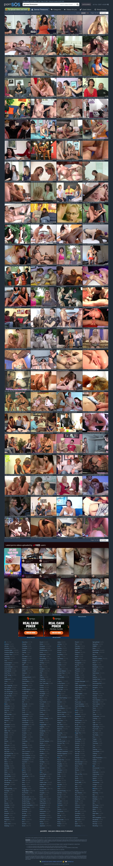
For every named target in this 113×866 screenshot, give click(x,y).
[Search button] (77, 4)
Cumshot (24, 762)
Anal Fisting (7, 669)
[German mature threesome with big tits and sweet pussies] (18, 485)
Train (94, 747)
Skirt (76, 784)
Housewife (43, 799)
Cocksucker (25, 714)
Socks (76, 801)
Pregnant (77, 669)
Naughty (59, 764)
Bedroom (7, 745)
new (88, 13)
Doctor (24, 786)
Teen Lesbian (96, 704)
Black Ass (7, 774)
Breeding (6, 807)
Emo (23, 821)
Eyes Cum (42, 656)
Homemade (43, 788)
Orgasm (59, 797)
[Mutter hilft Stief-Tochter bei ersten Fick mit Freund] (43, 401)
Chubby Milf (25, 691)
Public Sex (78, 689)
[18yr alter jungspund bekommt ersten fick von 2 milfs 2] (18, 338)
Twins (94, 764)
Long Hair (60, 689)
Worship (95, 823)
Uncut (94, 770)
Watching (95, 793)
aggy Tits (78, 733)
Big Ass (6, 747)
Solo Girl (77, 811)
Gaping (42, 733)
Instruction (43, 815)
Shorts (77, 766)
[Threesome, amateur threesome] (43, 255)
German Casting (44, 741)
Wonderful (95, 819)
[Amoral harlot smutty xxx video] (95, 171)
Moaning (59, 733)
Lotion (59, 691)
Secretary (77, 741)
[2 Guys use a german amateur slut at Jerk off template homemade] (95, 276)
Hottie (41, 797)
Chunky (24, 693)
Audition (6, 698)
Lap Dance (60, 658)
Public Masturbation (80, 685)
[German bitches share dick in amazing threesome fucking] (43, 485)
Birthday (6, 766)
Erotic (23, 826)
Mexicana (60, 720)
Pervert (77, 642)
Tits (94, 731)
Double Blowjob (26, 799)
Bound (6, 799)
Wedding (95, 799)
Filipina (42, 677)
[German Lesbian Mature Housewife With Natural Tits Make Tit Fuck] (43, 87)
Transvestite (96, 751)
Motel (59, 745)
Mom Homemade (62, 737)
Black (6, 772)
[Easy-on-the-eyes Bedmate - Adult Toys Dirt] (69, 24)
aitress (95, 788)
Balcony (6, 710)
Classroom (25, 695)
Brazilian (6, 805)
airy (41, 772)
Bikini (6, 762)
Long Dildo (60, 687)
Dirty (23, 782)
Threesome (96, 716)
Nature (59, 762)
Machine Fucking (62, 698)
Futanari (42, 722)
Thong (94, 714)
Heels (41, 780)
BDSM (6, 733)
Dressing (24, 809)
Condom (24, 726)
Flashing (42, 691)
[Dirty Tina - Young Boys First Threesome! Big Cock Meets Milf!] (95, 24)
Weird (94, 801)
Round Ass (78, 726)
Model (59, 735)
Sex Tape (77, 751)
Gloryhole (42, 749)
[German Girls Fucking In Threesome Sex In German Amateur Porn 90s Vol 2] (43, 527)
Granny (42, 757)
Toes (94, 737)
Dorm (23, 795)
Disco (23, 784)
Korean (59, 652)
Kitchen (59, 650)
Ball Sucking (7, 714)
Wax (94, 795)
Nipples (59, 772)
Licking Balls (60, 677)
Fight (41, 675)
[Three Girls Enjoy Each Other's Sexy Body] (18, 422)
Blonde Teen (7, 780)
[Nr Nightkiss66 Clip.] (43, 380)
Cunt (23, 764)
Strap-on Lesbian (97, 658)
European (42, 646)
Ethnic (41, 644)
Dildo (23, 780)
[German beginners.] (69, 276)
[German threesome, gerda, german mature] (18, 213)
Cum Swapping (26, 757)
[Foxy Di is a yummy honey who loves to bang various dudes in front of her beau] (18, 66)
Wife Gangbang (97, 817)
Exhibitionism (43, 650)
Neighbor (59, 766)
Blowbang (7, 782)
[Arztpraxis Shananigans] (69, 359)
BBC (5, 729)
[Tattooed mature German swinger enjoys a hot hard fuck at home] (43, 171)
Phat (76, 644)
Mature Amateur (61, 712)
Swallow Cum (96, 679)
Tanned (95, 691)
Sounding (77, 813)
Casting (24, 658)
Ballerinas (7, 718)
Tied (94, 720)
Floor (41, 698)
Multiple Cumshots (62, 751)
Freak (41, 712)
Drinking (24, 811)
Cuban (24, 743)
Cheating (24, 679)
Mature (59, 710)
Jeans (59, 642)
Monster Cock (61, 741)
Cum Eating (25, 753)
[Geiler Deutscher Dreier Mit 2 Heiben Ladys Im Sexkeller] (95, 317)
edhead (77, 714)
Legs (58, 667)
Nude (58, 774)
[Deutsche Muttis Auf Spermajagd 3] (43, 45)
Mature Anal (60, 714)
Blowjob (6, 784)
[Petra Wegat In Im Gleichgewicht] (18, 192)
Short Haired (78, 764)
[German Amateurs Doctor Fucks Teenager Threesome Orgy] (95, 129)
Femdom (42, 669)
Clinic (23, 700)
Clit (23, 702)
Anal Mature (7, 671)
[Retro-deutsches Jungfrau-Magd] (43, 192)
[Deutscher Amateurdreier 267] (95, 359)
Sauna (76, 737)
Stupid (94, 671)
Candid (24, 650)
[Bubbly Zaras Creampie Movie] (69, 317)
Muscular (59, 755)
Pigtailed (77, 648)
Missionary (60, 726)
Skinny (77, 780)
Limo (58, 679)
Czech (23, 768)
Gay (41, 737)
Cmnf (23, 710)
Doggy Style (25, 790)
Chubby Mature (26, 689)
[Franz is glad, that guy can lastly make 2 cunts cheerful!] (18, 401)
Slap (76, 786)
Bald (5, 712)
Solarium (77, 807)
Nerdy (59, 768)
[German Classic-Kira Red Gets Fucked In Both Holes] (18, 255)
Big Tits (6, 757)
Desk (23, 778)
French (41, 716)
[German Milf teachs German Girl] (18, 296)
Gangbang (42, 731)
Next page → (104, 13)
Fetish (41, 671)
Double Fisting (26, 803)
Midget (59, 722)
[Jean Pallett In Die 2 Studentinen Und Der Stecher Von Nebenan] (69, 192)
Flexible (42, 695)
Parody (59, 815)
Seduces (77, 743)
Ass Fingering (8, 685)
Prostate (77, 679)
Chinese (24, 683)
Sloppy (77, 790)
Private (77, 675)
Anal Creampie (8, 667)
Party (58, 817)
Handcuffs (42, 776)
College (24, 718)
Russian (77, 731)
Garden (42, 735)
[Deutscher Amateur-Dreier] (43, 359)
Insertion (42, 813)
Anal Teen (7, 673)
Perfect (59, 823)
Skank (76, 778)
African (6, 646)
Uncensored (96, 768)
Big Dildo (6, 751)
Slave (76, 788)
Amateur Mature (8, 652)
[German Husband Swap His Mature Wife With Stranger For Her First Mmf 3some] (43, 213)
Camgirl (24, 644)
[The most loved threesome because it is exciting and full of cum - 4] (43, 129)
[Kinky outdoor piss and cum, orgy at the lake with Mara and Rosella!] (95, 45)
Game (41, 729)
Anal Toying (7, 675)
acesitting (43, 658)
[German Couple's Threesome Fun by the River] (43, 338)
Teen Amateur (96, 700)
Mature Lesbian (61, 716)
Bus (5, 821)
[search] (46, 4)
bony (23, 819)
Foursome (42, 710)
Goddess (42, 753)
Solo (76, 809)
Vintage (95, 784)
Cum (23, 749)
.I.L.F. (59, 695)
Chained (24, 673)
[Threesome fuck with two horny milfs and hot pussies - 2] (69, 527)
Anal (5, 660)
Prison (77, 673)
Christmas (25, 685)
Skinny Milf (78, 782)
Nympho (59, 784)
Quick (76, 712)
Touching (95, 743)
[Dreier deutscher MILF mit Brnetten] (95, 296)
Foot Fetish (43, 702)
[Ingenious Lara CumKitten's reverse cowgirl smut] (95, 108)
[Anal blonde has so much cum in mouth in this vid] (43, 150)
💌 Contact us (69, 861)
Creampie (24, 741)
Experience (43, 654)
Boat (5, 786)
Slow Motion (78, 793)
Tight (94, 722)
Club (23, 708)
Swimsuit (95, 685)
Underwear (95, 772)
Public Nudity (78, 687)
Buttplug (6, 826)
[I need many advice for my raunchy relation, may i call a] (18, 87)
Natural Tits (60, 759)
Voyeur (94, 786)
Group (41, 764)
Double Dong (25, 801)
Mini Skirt (60, 724)
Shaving (77, 757)
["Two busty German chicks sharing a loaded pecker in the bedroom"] (95, 380)
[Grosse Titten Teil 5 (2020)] (95, 338)
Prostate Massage (80, 681)
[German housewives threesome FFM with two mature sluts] (69, 464)
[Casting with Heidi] (18, 276)
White (94, 809)
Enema (24, 823)
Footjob (42, 704)
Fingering (42, 679)
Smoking (77, 799)
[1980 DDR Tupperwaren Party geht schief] (43, 443)
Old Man (59, 793)
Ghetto (41, 743)
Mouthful (59, 749)
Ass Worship (7, 695)
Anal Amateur (8, 662)
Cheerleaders (25, 681)
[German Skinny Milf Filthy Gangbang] (69, 66)
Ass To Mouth (8, 693)
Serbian (77, 747)
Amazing (6, 656)
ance (24, 770)
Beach (6, 735)
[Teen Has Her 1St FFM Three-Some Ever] (69, 401)
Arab (5, 677)
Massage (59, 706)
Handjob (42, 778)
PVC (76, 708)
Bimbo (6, 764)
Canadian (24, 648)
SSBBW (95, 646)
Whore (94, 811)
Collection (25, 716)
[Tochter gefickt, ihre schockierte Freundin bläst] (69, 422)
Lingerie (59, 681)
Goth (41, 755)
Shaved (77, 755)
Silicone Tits (78, 774)
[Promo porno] (69, 45)
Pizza (76, 650)
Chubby (24, 687)
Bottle (6, 797)
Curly (23, 766)
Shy (76, 772)
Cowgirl (24, 737)
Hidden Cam (43, 782)
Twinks (95, 762)
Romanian (77, 722)
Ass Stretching (8, 691)
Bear (5, 739)
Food (41, 700)
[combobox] (48, 4)
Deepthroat (25, 776)
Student (95, 669)
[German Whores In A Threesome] (43, 234)
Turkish (95, 759)
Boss (5, 795)
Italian (41, 821)
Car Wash (24, 656)
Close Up (24, 704)
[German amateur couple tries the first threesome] (18, 108)
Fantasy (42, 662)
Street (94, 662)
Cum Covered (26, 751)
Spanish (77, 815)
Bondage (6, 790)
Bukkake (6, 817)
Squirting (95, 644)
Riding (76, 718)
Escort (41, 642)
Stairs (94, 648)
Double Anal (25, 797)
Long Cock (60, 685)
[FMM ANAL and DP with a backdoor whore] (95, 192)
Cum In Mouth (26, 755)
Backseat (7, 708)
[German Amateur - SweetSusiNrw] (43, 276)
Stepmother (96, 650)
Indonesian (43, 811)
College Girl (25, 720)
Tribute (94, 755)
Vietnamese (96, 782)
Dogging (24, 788)
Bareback (7, 724)
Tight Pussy (96, 726)
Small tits (77, 797)
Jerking (59, 644)
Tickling (95, 718)
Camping (24, 646)
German (42, 739)
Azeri (5, 702)
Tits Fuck (95, 733)
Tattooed (95, 693)
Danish (24, 772)
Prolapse (77, 677)
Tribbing (95, 753)
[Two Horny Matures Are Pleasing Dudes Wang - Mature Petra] (18, 443)
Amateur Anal (8, 650)
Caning (24, 652)
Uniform (95, 776)
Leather (59, 665)
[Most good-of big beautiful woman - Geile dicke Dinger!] (95, 422)
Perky (58, 826)
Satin (76, 735)
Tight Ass (95, 724)
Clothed (24, 706)
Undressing (96, 774)
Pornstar (77, 660)
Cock (23, 712)
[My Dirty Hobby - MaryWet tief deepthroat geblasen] (18, 45)
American (7, 658)
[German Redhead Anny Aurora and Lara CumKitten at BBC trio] (95, 234)
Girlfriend (42, 745)
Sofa (76, 803)
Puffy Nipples (78, 693)
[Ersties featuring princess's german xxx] (18, 171)
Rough (76, 724)
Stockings (95, 652)
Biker (5, 759)
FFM (41, 673)
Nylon (59, 782)
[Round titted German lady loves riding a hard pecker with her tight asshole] (18, 129)
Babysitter (7, 706)
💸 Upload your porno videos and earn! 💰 (52, 861)
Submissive (96, 673)
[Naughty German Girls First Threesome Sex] (69, 255)
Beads (6, 737)
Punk (76, 700)
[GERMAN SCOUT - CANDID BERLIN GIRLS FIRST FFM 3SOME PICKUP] (43, 296)
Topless (95, 741)
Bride (5, 809)
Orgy (58, 799)
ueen (76, 710)
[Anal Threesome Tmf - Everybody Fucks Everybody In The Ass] (18, 359)
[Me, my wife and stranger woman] (18, 317)
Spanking (77, 817)
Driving (24, 813)
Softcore (77, 805)
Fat (40, 665)
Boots (6, 793)
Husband (42, 807)
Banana (6, 720)
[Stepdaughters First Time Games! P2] (43, 317)
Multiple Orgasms (62, 753)
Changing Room (26, 677)
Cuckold (24, 745)
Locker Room (61, 683)
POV (76, 667)
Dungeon (24, 815)
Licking (59, 675)
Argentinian (7, 679)
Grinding (42, 762)
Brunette (6, 813)
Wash (94, 790)
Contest (24, 729)
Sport (76, 823)
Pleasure (77, 652)
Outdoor (59, 803)
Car (23, 654)
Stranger (95, 656)
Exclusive (42, 648)
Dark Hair (24, 774)
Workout (95, 821)
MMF (58, 731)
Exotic (41, 652)
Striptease (95, 667)
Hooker (42, 790)
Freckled (42, 714)
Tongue (95, 739)
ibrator (95, 780)
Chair (23, 675)
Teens (94, 708)
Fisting (41, 687)
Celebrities (25, 667)
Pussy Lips (78, 702)
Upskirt (95, 778)
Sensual (77, 745)
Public (76, 683)
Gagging (42, 726)
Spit (76, 821)
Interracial (42, 817)
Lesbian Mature (61, 671)
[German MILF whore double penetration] (69, 213)
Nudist (59, 776)
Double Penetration (27, 805)
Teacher (95, 695)
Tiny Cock (95, 729)
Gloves (42, 751)
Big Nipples (7, 755)
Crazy (23, 739)
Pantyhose (60, 811)
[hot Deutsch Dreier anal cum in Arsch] (69, 380)
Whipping (95, 807)
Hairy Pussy (43, 774)
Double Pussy (26, 807)
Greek (41, 759)
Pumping (77, 695)
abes (6, 704)
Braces (6, 803)
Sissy (76, 776)
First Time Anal (44, 683)
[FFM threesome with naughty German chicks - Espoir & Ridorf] (69, 129)
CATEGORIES (86, 4)
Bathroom (7, 726)
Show (76, 768)
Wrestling (95, 826)
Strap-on (95, 660)
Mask (58, 704)
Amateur (6, 648)
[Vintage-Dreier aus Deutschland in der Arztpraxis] (43, 66)
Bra (5, 801)
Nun (58, 778)
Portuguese (78, 662)
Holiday (42, 786)
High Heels (43, 784)
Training (95, 749)
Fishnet (42, 685)
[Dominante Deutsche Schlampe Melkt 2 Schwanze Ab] (95, 464)
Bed (5, 743)
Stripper (95, 665)
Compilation (25, 724)
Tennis (94, 710)
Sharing (77, 753)
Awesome (7, 700)
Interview (42, 819)
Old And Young (61, 790)
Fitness (42, 689)
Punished (77, 698)
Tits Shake (95, 735)
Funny (41, 720)
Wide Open (95, 813)
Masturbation (61, 708)
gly (94, 766)
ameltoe (24, 642)
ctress (6, 644)
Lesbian (59, 669)
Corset (24, 731)
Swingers (95, 687)
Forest (41, 708)
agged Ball (43, 724)
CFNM (24, 671)
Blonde (6, 778)
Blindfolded (7, 776)
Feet (41, 667)
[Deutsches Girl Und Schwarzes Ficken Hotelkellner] (69, 234)
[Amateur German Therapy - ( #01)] (18, 150)
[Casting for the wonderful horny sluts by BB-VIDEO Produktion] (43, 506)
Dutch (23, 817)
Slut (76, 795)
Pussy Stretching (79, 706)
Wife (94, 815)
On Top (59, 795)
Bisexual (6, 768)
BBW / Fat (7, 731)
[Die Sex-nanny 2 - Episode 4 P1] (69, 338)
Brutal (6, 815)
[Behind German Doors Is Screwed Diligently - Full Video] (95, 150)
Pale (58, 807)
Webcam (95, 797)
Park (58, 813)
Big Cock (6, 749)
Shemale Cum (79, 762)
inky (58, 646)
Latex (58, 660)
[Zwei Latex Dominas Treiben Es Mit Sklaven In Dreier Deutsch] (69, 296)
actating (59, 654)
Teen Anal (95, 702)
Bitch (5, 770)
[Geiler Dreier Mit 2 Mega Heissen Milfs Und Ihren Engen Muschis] (18, 464)
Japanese (42, 826)
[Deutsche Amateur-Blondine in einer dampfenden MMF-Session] (95, 401)
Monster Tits (60, 743)
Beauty (6, 741)
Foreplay (42, 706)
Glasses (42, 747)
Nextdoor (59, 770)
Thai (94, 712)
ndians (42, 809)
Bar (5, 722)
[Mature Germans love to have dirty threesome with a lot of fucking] (69, 150)
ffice (59, 786)
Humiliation (43, 803)
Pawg (58, 821)
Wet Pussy (95, 805)
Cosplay (24, 733)
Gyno (41, 770)
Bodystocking (8, 788)
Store (94, 654)
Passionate (60, 819)
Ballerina (6, 716)
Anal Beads (7, 665)
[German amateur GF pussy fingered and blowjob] (95, 255)
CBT (23, 665)
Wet (94, 803)
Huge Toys (43, 801)
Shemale (77, 759)
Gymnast (42, 768)
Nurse (59, 780)
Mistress (59, 729)
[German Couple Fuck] (43, 108)
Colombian (25, 722)
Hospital (42, 793)
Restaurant (78, 716)
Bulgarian (7, 819)
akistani (60, 805)
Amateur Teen (8, 654)
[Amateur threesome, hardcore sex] (95, 443)
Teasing (95, 698)
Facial (41, 660)
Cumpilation (25, 759)
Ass (5, 683)
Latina (59, 662)
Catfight (24, 660)
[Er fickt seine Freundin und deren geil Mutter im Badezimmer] (43, 464)
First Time (42, 681)
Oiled (58, 788)
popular (83, 13)
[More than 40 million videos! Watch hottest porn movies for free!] (14, 4)
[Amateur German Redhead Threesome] (95, 485)
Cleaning (24, 698)
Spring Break (96, 642)
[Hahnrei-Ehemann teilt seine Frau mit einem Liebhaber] (95, 506)
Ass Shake (7, 689)
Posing (77, 665)
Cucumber (25, 747)
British (6, 811)
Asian (6, 681)
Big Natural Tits (8, 753)
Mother (59, 747)
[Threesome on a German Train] (95, 66)
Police (76, 654)
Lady (58, 656)
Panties (59, 809)
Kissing (59, 648)
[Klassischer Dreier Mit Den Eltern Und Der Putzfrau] (69, 87)
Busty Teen (7, 823)
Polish (76, 656)
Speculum (77, 819)
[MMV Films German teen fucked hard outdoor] (95, 527)
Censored (24, 669)
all (94, 689)
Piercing (77, 646)
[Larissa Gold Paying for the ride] (18, 234)
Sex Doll (77, 749)
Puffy (76, 691)
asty (59, 757)
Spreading (77, 826)
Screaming (78, 739)
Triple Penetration (97, 757)
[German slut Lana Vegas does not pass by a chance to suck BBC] (18, 506)
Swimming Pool (97, 683)
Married (59, 702)
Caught (24, 662)
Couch (24, 735)
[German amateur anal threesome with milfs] (69, 108)
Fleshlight (42, 693)
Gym (41, 766)
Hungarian (42, 805)
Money (59, 739)
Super (94, 675)
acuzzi (42, 823)
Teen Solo (95, 706)
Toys (94, 745)
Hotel (41, 795)
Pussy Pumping (79, 704)
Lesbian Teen (61, 673)
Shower (77, 770)
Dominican (25, 793)
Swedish (95, 681)
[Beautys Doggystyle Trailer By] (18, 527)
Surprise (95, 677)
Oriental (59, 801)
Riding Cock (78, 720)
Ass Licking (7, 687)
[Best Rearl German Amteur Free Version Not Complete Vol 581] (95, 87)
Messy (59, 718)
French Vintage (44, 718)
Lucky (59, 693)
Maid (58, 700)
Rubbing (77, 729)
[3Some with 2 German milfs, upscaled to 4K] (43, 422)
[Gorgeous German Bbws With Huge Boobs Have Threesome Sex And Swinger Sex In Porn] (69, 171)
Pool (76, 658)
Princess (77, 671)
